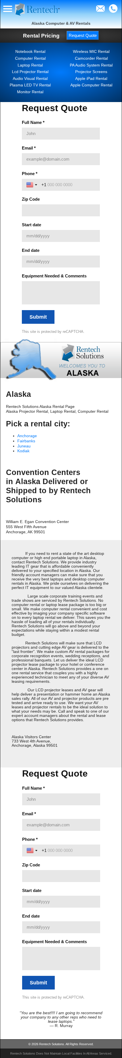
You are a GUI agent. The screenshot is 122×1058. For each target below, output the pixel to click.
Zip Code (31, 199)
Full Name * (33, 122)
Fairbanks (26, 441)
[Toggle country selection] (32, 184)
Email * (29, 148)
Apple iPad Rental (91, 78)
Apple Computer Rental (91, 85)
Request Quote (83, 35)
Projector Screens (91, 72)
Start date (31, 224)
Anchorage (27, 436)
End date (30, 250)
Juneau (24, 446)
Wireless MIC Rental (91, 51)
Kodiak (23, 451)
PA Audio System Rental (91, 65)
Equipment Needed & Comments (54, 275)
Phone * (29, 173)
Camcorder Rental (91, 58)
